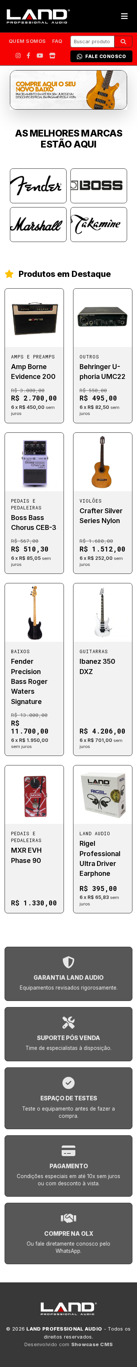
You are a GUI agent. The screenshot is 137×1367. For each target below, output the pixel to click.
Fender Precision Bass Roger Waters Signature (29, 681)
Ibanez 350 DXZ (97, 666)
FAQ (57, 41)
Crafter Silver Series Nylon (101, 516)
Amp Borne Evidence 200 (33, 371)
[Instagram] (18, 56)
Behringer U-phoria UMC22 (103, 371)
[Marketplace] (52, 56)
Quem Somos (27, 41)
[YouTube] (40, 56)
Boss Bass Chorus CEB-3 (33, 522)
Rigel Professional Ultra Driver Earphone (100, 858)
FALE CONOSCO (105, 56)
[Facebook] (28, 56)
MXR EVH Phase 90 (26, 855)
